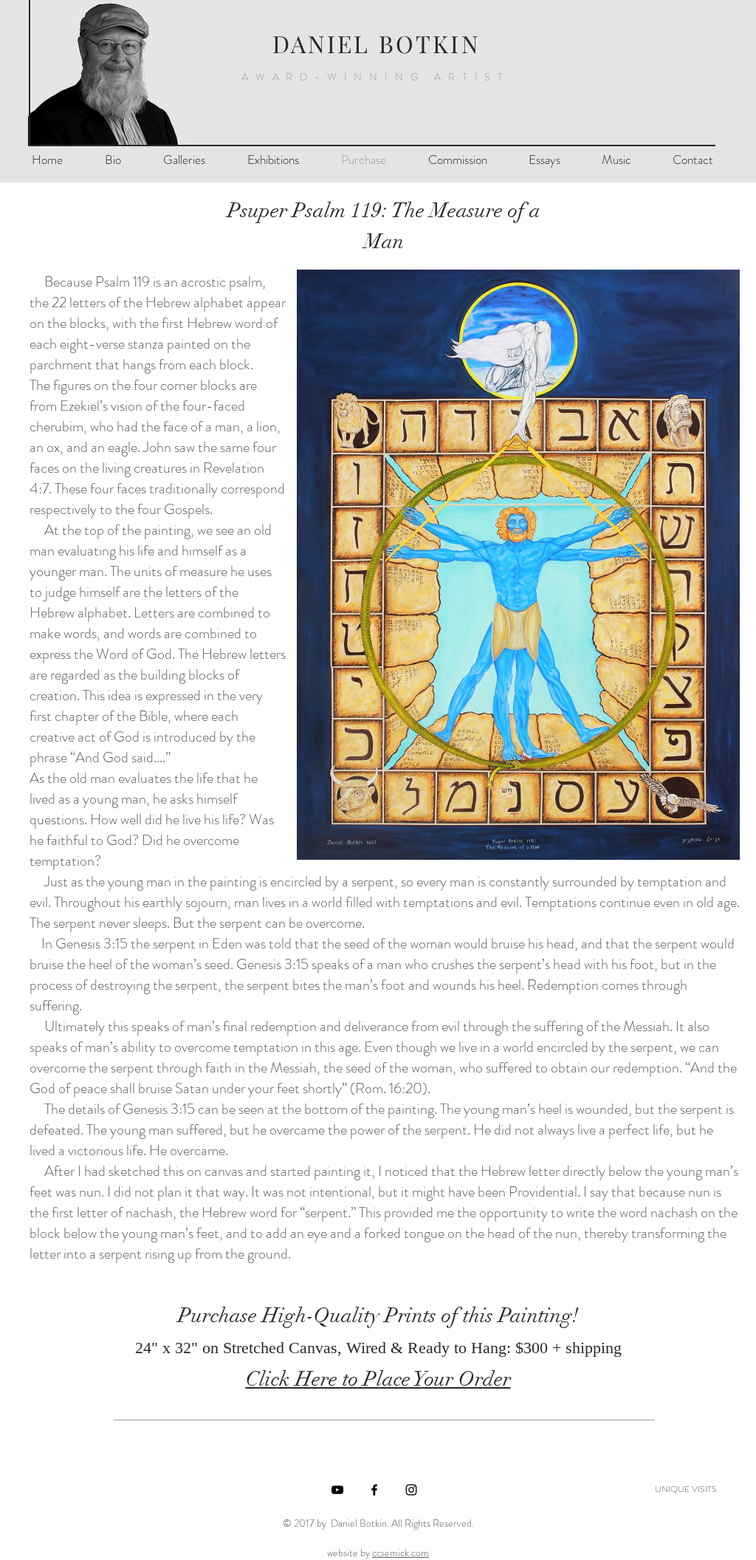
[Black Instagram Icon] (411, 1489)
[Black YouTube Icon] (337, 1489)
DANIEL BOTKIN (376, 43)
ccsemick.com (400, 1552)
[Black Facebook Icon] (374, 1489)
